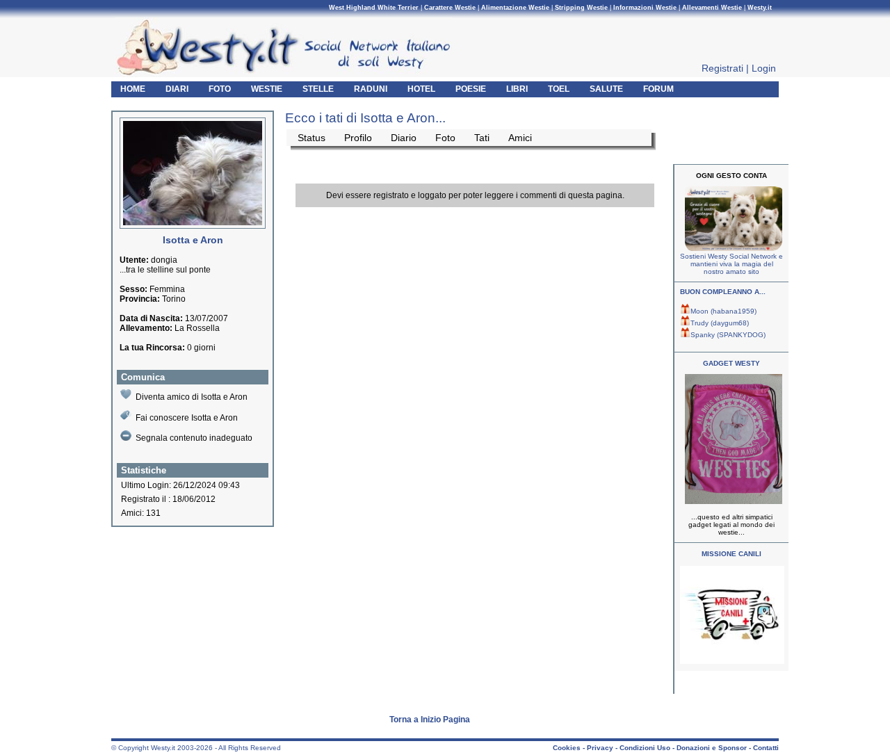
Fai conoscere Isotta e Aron (187, 418)
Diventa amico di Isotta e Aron (192, 397)
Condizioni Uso (645, 748)
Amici (520, 137)
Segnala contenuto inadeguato (194, 438)
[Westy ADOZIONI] (732, 661)
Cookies (567, 748)
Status (311, 137)
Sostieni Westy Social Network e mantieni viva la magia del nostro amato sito (731, 263)
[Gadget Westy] (731, 501)
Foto (445, 137)
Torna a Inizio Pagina (429, 719)
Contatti (766, 748)
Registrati (722, 68)
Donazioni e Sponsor (712, 748)
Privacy (600, 748)
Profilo (358, 137)
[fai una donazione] (731, 248)
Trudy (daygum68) (719, 323)
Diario (403, 137)
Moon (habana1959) (723, 311)
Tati (482, 137)
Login (764, 68)
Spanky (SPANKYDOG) (728, 335)
